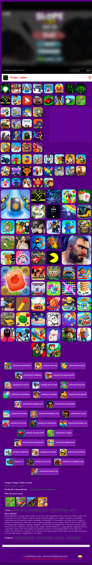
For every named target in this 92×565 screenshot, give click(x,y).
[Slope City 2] (5, 104)
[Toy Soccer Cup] (81, 104)
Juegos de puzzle (77, 365)
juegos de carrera (32, 375)
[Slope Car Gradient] (48, 93)
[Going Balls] (27, 140)
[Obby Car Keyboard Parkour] (48, 104)
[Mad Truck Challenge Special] (5, 163)
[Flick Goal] (16, 128)
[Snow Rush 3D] (16, 151)
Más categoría (73, 538)
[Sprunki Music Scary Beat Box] (59, 163)
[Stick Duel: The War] (38, 140)
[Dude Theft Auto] (70, 175)
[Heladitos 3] (38, 151)
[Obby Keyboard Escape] (59, 104)
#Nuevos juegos (19, 510)
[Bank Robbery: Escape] (59, 175)
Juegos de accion (49, 385)
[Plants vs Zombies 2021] (5, 151)
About (28, 559)
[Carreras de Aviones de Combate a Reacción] (5, 175)
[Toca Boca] (38, 163)
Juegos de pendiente (24, 538)
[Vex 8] (5, 116)
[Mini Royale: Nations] (16, 187)
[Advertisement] (70, 125)
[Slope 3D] (81, 93)
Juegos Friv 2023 (11, 486)
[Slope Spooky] (59, 93)
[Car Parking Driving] (21, 506)
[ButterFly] (16, 175)
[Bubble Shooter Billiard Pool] (48, 175)
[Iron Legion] (38, 104)
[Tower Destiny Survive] (81, 175)
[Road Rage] (5, 140)
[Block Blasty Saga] (27, 116)
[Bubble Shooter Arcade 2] (5, 187)
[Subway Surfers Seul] (48, 187)
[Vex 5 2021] (27, 128)
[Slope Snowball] (16, 93)
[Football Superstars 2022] (16, 104)
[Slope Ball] (27, 93)
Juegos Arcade (50, 365)
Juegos (21, 486)
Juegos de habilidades (63, 375)
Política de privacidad (41, 559)
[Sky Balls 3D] (81, 163)
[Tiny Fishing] (27, 163)
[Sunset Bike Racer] (16, 116)
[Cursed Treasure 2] (70, 163)
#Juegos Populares (59, 510)
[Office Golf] (70, 104)
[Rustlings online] (27, 104)
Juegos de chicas (21, 385)
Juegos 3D (59, 538)
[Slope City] (5, 93)
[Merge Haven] (16, 140)
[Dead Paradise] (5, 128)
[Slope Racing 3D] (70, 93)
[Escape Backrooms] (42, 506)
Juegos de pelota (44, 538)
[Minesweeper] (48, 163)
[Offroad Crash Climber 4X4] (32, 506)
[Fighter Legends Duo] (27, 187)
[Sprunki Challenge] (16, 163)
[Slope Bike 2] (38, 93)
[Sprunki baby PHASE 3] (27, 175)
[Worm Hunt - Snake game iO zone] (38, 128)
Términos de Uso (59, 559)
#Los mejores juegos (38, 510)
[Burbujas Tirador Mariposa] (38, 187)
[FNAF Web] (27, 151)
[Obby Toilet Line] (38, 175)
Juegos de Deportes (22, 365)
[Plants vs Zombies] (38, 116)
